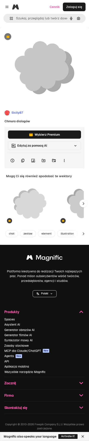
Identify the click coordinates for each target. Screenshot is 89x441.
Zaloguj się (74, 7)
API (6, 361)
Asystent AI (12, 324)
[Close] (82, 436)
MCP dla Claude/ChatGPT (26, 351)
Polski (44, 293)
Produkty (11, 311)
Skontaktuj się (15, 407)
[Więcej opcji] (64, 160)
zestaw (28, 233)
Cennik (55, 7)
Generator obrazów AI (19, 330)
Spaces (9, 319)
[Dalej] (83, 203)
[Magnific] (44, 258)
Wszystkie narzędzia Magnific (25, 372)
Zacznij (10, 383)
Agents (12, 356)
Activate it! (68, 436)
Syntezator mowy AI (18, 340)
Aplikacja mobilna (16, 366)
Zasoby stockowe (16, 346)
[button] (45, 293)
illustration (67, 233)
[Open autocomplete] (10, 18)
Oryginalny (30, 37)
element (46, 233)
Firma (9, 395)
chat (11, 233)
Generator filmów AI (18, 335)
